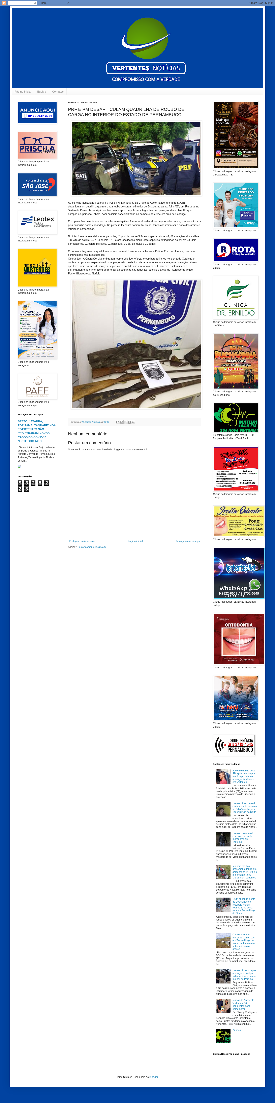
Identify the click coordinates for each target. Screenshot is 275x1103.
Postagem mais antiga (188, 541)
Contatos (58, 91)
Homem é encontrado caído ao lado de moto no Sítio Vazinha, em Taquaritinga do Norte (245, 807)
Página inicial (22, 91)
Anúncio (237, 1030)
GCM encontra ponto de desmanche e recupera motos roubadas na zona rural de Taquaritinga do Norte (244, 906)
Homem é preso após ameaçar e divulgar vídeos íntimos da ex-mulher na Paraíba (244, 974)
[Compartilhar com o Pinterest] (133, 422)
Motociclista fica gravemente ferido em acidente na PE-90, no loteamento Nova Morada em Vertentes (245, 872)
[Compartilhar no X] (125, 422)
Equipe (41, 91)
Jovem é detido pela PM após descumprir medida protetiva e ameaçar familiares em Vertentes (244, 776)
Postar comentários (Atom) (92, 547)
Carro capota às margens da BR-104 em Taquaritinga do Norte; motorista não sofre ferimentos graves (244, 941)
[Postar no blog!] (122, 422)
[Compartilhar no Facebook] (129, 422)
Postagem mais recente (82, 541)
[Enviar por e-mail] (118, 422)
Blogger (153, 1077)
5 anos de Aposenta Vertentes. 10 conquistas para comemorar (243, 1004)
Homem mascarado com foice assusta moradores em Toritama (243, 837)
